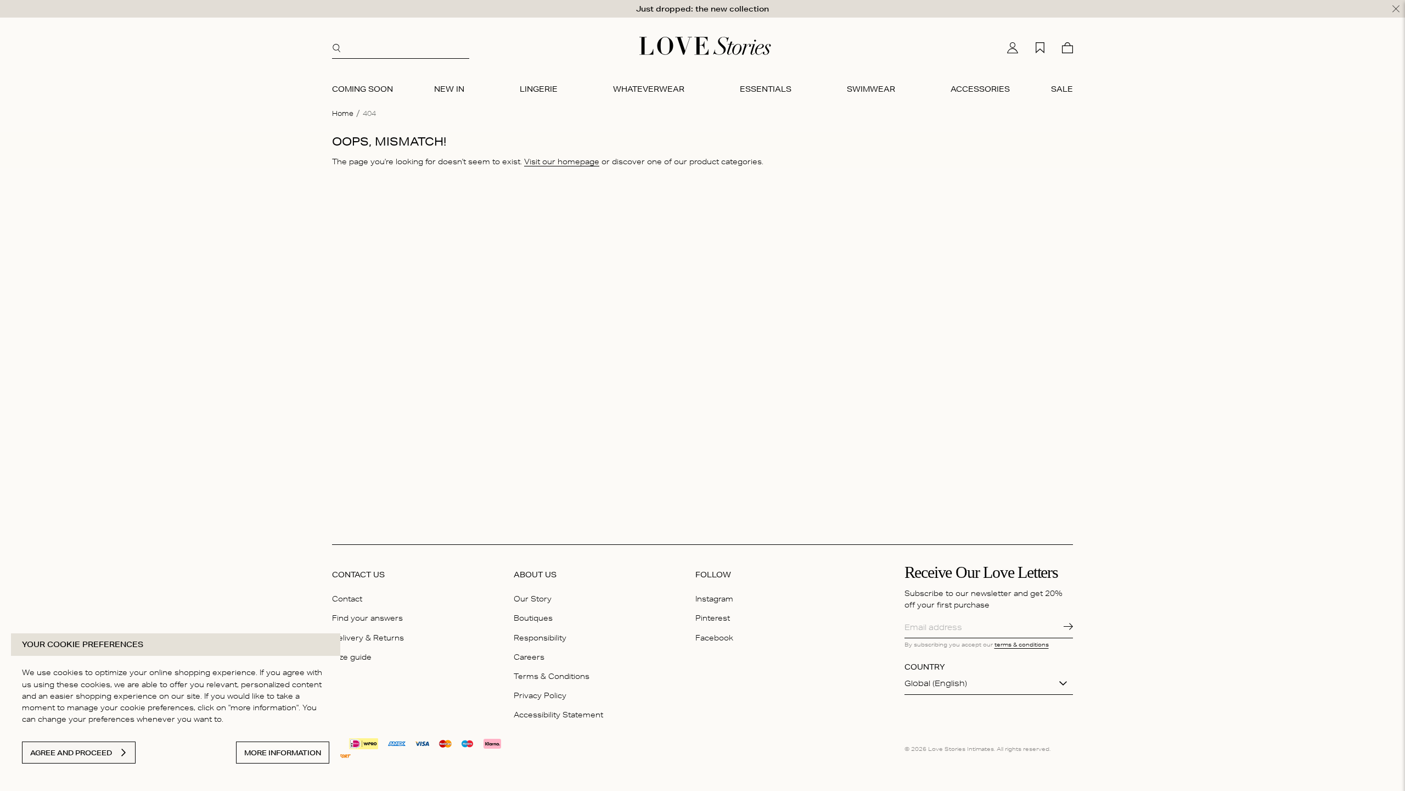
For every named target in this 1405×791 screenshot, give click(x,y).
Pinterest (712, 618)
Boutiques (533, 618)
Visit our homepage (561, 161)
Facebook (714, 638)
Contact (347, 599)
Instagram (714, 599)
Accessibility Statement (558, 715)
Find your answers (367, 618)
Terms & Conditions (551, 676)
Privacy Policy (540, 695)
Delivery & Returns (368, 638)
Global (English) (935, 683)
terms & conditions (1021, 644)
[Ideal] (363, 743)
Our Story (533, 599)
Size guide (352, 657)
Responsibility (540, 638)
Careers (529, 657)
